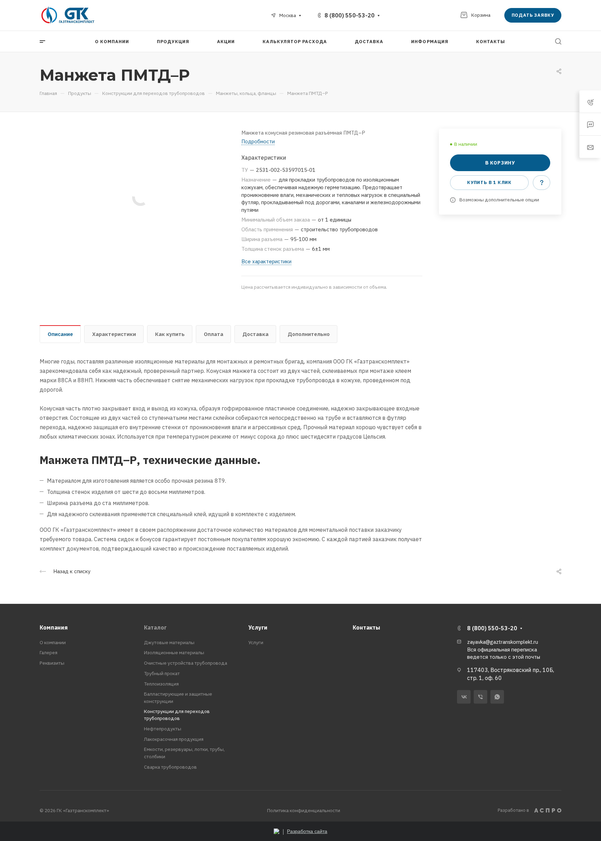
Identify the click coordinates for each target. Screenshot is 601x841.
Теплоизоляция (161, 684)
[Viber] (480, 697)
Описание (60, 334)
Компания (54, 627)
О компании (53, 642)
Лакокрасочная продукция (173, 739)
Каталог (155, 627)
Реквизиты (52, 663)
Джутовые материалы (169, 642)
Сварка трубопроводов (170, 767)
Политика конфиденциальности (303, 810)
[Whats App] (497, 697)
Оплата (213, 334)
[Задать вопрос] (541, 182)
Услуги (257, 627)
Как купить (170, 334)
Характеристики (114, 334)
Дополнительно (309, 334)
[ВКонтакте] (464, 697)
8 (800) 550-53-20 (349, 15)
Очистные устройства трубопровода (185, 663)
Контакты (366, 627)
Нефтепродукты (162, 729)
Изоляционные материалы (174, 652)
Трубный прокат (162, 673)
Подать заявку (533, 15)
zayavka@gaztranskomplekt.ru (502, 642)
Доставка (255, 334)
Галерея (48, 652)
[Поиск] (558, 41)
